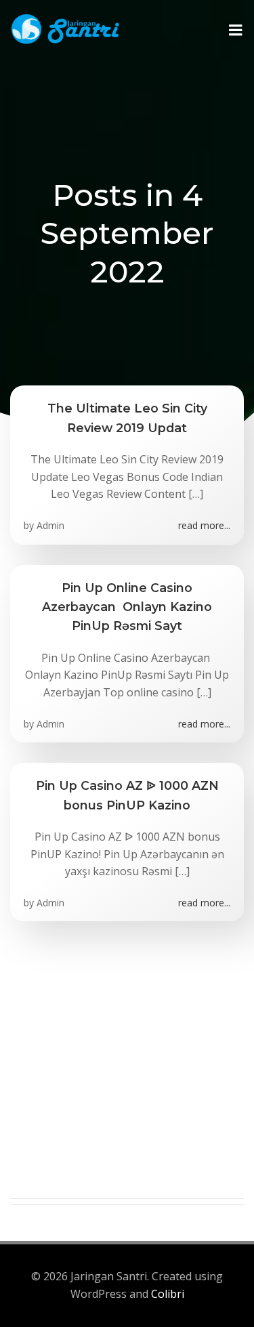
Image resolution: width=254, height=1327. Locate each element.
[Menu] (235, 30)
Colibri (167, 1293)
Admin (50, 525)
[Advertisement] (127, 1071)
